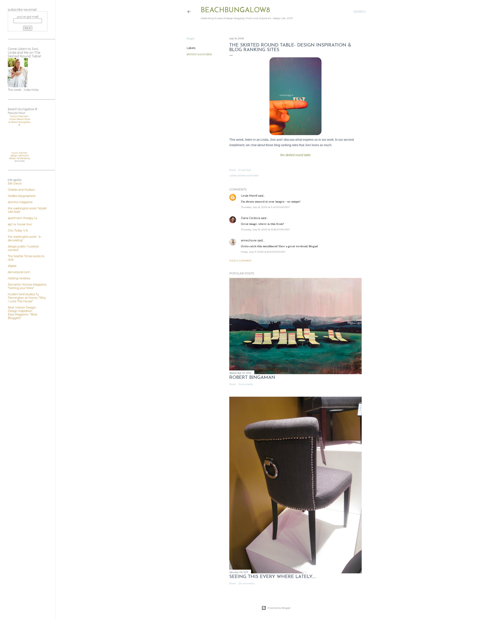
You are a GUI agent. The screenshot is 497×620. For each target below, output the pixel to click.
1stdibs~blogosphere (22, 196)
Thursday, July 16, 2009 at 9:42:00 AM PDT (265, 207)
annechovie (249, 240)
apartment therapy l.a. (22, 218)
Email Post (245, 170)
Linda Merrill (249, 195)
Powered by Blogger (279, 607)
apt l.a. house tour (20, 224)
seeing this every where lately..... (272, 577)
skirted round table (199, 54)
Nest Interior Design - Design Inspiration (22, 309)
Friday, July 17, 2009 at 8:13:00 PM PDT (263, 251)
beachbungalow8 (235, 10)
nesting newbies (19, 278)
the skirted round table (295, 155)
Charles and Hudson (21, 189)
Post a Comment (240, 260)
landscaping (23, 158)
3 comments (246, 384)
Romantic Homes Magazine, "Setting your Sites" (27, 286)
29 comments (246, 583)
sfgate (12, 266)
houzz (14, 152)
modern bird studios (22, 294)
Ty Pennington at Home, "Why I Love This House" (27, 298)
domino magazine (20, 202)
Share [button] (190, 38)
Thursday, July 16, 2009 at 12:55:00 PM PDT (265, 229)
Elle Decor (15, 183)
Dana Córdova (250, 218)
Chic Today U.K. (18, 230)
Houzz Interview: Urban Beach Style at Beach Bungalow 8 (19, 120)
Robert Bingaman (252, 377)
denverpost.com (19, 272)
